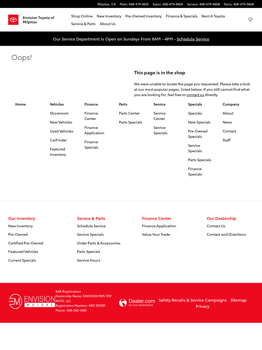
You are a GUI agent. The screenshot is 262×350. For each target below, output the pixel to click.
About (228, 113)
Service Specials (161, 130)
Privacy (202, 306)
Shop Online (82, 15)
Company (231, 104)
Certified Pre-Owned (25, 242)
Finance (91, 104)
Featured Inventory (58, 151)
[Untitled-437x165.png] (32, 301)
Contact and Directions (226, 234)
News (227, 122)
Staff (227, 139)
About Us (108, 23)
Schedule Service (193, 39)
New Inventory (109, 15)
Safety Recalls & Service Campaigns (193, 300)
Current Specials (22, 260)
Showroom (59, 113)
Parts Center (129, 113)
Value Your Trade (156, 234)
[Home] (15, 20)
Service (160, 104)
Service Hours (88, 260)
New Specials (199, 122)
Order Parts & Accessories (99, 242)
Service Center (160, 115)
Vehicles (57, 104)
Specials (195, 104)
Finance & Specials (182, 15)
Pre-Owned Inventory (143, 15)
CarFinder (58, 139)
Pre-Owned (18, 234)
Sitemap (238, 300)
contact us (195, 94)
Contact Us (216, 225)
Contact (229, 130)
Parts (123, 104)
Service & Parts (83, 23)
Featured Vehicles (23, 251)
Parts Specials (130, 122)
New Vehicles (61, 122)
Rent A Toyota (213, 15)
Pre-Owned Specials (198, 133)
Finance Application (94, 130)
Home (20, 104)
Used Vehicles (61, 130)
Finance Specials (91, 144)
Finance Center (91, 115)
